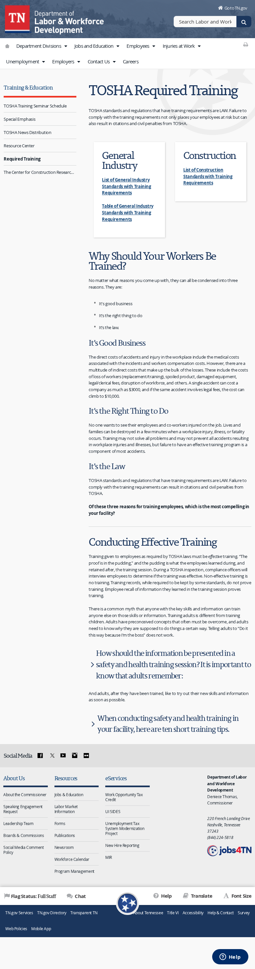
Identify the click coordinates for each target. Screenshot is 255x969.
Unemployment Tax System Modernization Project (124, 828)
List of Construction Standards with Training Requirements (207, 176)
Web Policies (16, 929)
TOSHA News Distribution (27, 132)
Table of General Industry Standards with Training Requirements (127, 212)
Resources (65, 778)
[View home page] (18, 18)
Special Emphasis (19, 119)
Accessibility (193, 913)
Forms (59, 823)
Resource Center (19, 146)
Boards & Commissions (23, 835)
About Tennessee (148, 913)
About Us (14, 778)
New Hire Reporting (122, 845)
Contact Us (99, 61)
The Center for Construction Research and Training (40, 172)
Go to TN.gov (235, 8)
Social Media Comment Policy (23, 850)
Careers (130, 61)
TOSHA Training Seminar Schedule (35, 106)
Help (166, 895)
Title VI (172, 913)
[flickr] (86, 756)
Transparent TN (84, 913)
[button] (65, 46)
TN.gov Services (19, 913)
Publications (64, 835)
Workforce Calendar (71, 859)
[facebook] (40, 756)
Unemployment (23, 61)
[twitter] (51, 756)
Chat (80, 896)
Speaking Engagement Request (22, 809)
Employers (63, 61)
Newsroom (64, 847)
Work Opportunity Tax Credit (124, 797)
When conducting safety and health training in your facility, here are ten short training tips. (167, 723)
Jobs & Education (68, 794)
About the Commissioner (24, 794)
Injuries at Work (179, 45)
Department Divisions (39, 45)
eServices (116, 778)
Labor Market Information (66, 809)
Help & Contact (221, 913)
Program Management (74, 871)
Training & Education (28, 87)
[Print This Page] (245, 44)
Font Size (240, 895)
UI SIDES (112, 811)
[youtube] (63, 756)
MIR (108, 857)
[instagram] (74, 756)
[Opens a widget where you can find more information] (230, 957)
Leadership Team (18, 823)
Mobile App (41, 929)
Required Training (22, 159)
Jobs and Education (94, 45)
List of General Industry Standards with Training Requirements (126, 186)
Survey (244, 913)
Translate (201, 895)
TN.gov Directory (51, 913)
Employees (138, 45)
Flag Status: (33, 896)
